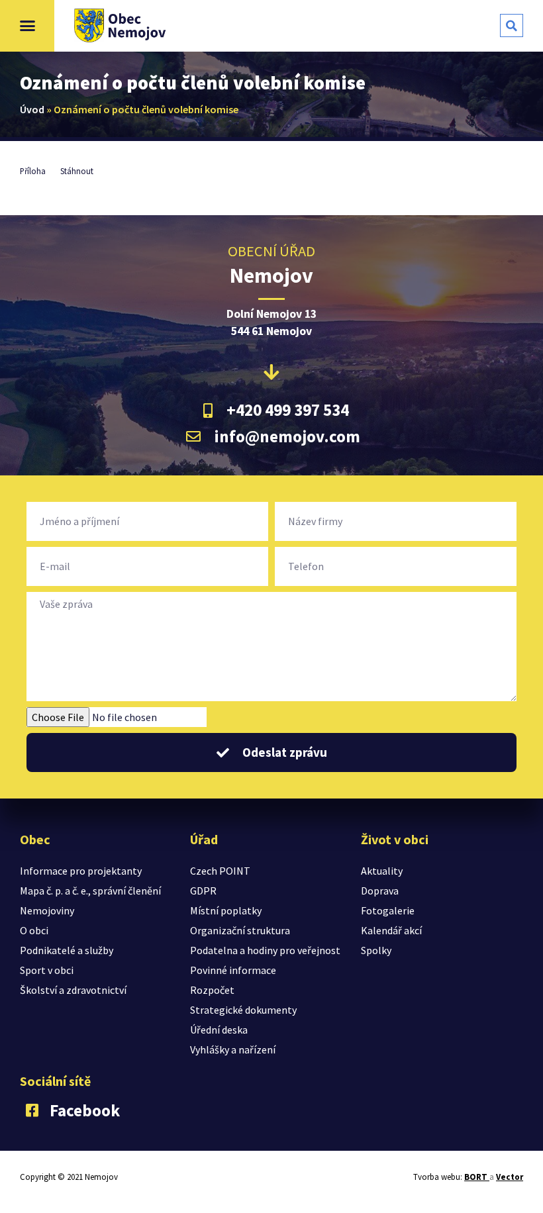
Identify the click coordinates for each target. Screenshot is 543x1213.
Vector (509, 1177)
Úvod (32, 109)
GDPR (203, 890)
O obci (34, 930)
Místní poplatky (226, 910)
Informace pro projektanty (81, 870)
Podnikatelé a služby (66, 950)
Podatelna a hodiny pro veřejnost (265, 950)
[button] (27, 25)
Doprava (380, 890)
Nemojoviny (47, 910)
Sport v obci (47, 970)
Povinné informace (233, 970)
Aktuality (382, 870)
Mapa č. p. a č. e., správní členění (90, 890)
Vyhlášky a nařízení (232, 1049)
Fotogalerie (388, 910)
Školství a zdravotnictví (73, 989)
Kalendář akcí (391, 930)
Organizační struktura (240, 930)
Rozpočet (212, 989)
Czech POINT (220, 870)
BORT (476, 1177)
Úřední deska (219, 1029)
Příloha (33, 171)
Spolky (376, 950)
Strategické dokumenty (243, 1009)
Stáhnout (76, 171)
